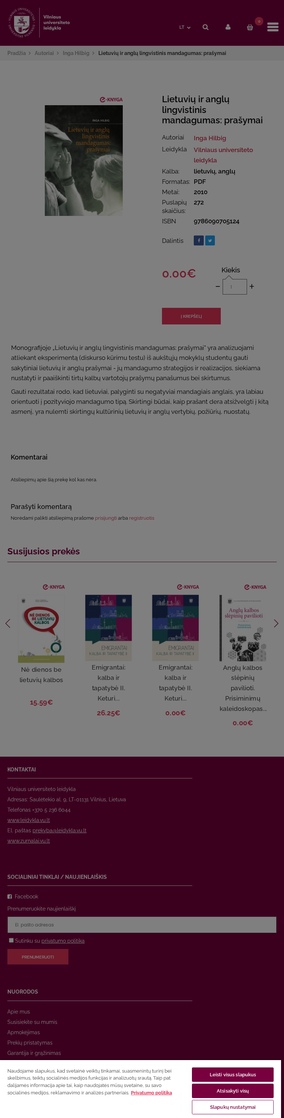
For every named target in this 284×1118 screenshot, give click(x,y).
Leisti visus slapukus (233, 1074)
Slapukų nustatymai (233, 1107)
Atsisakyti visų (233, 1091)
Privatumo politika (151, 1092)
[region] (140, 1088)
